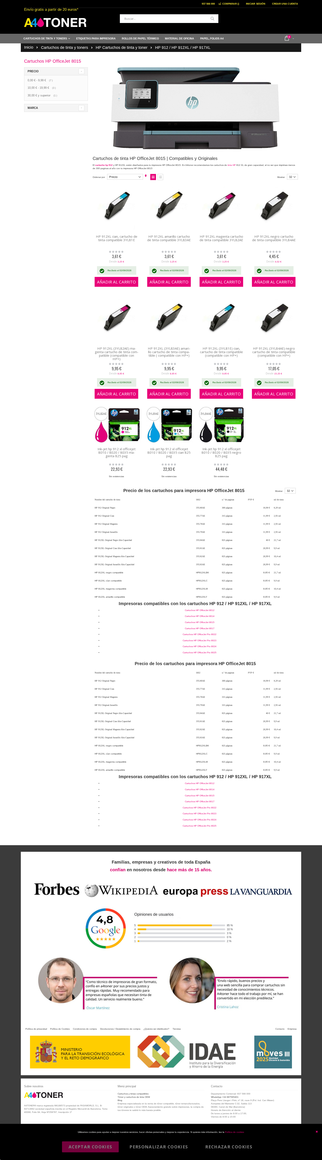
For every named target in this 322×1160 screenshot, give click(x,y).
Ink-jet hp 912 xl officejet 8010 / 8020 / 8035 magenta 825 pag (116, 452)
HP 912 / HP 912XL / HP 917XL (183, 48)
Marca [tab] (33, 108)
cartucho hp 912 (104, 165)
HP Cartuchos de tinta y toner (121, 48)
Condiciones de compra (85, 1029)
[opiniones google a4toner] (161, 898)
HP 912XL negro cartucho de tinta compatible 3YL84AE (274, 238)
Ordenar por (99, 177)
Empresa (292, 1029)
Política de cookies (234, 1132)
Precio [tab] (33, 71)
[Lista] (160, 177)
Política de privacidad (36, 1029)
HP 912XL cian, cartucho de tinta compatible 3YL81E (116, 238)
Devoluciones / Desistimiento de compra (120, 1029)
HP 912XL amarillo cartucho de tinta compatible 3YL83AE (169, 238)
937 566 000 (208, 3)
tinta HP (232, 165)
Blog (120, 1100)
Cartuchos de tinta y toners (64, 48)
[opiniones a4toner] (95, 1010)
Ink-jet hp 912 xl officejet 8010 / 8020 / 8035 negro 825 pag (221, 452)
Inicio (28, 47)
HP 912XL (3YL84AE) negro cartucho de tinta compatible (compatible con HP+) (273, 352)
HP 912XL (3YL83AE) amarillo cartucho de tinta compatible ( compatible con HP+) (169, 352)
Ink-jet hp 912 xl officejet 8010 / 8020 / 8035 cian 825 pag (169, 452)
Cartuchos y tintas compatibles (133, 1094)
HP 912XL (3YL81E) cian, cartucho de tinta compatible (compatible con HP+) (221, 352)
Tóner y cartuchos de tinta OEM (134, 1097)
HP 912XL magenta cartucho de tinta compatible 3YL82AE (221, 238)
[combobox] (169, 18)
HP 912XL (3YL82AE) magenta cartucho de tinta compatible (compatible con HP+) (116, 353)
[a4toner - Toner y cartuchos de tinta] (55, 22)
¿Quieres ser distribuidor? (156, 1029)
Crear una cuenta (285, 3)
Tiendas (177, 1029)
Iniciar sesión (255, 3)
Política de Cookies (60, 1029)
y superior (43, 95)
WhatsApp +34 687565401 (225, 1097)
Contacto (280, 1029)
